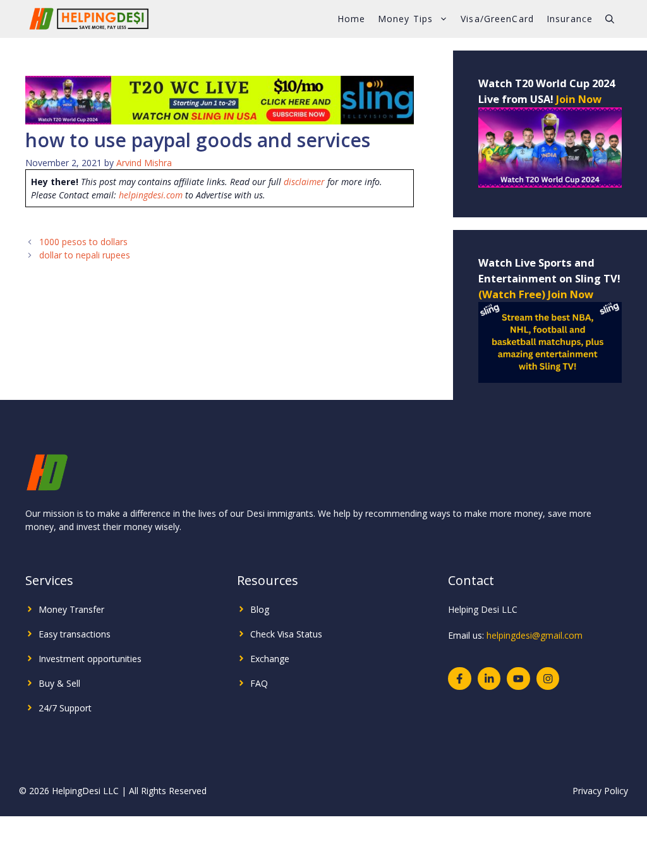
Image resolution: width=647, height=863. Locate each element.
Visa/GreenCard (497, 19)
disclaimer (304, 182)
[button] (609, 19)
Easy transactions (75, 634)
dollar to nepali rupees (84, 255)
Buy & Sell (59, 683)
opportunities (114, 659)
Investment (62, 659)
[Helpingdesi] (88, 19)
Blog (259, 609)
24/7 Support (65, 708)
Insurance (570, 19)
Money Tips (405, 19)
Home (351, 19)
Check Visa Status (286, 634)
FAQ (259, 683)
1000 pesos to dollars (83, 242)
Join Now (579, 99)
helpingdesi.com (151, 195)
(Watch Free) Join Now (535, 294)
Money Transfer (71, 609)
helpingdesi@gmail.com (535, 635)
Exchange (269, 659)
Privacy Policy (600, 791)
